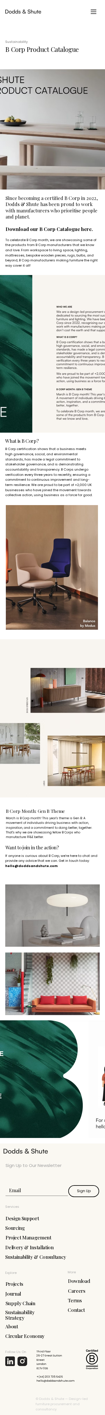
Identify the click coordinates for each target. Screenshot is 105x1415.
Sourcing (14, 1228)
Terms (75, 1300)
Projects (14, 1284)
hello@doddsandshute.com (31, 866)
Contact (76, 1310)
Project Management (28, 1237)
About (11, 1326)
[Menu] (93, 11)
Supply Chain (20, 1303)
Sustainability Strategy (19, 1315)
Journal (13, 1293)
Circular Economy (25, 1336)
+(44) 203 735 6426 (49, 1376)
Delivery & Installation (29, 1247)
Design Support (22, 1218)
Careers (76, 1290)
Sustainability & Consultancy (35, 1257)
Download (79, 1281)
